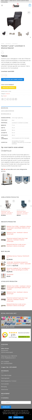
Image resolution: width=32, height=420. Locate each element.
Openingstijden (5, 378)
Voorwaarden (5, 384)
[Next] (28, 21)
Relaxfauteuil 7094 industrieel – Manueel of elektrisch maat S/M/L (7, 212)
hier (4, 169)
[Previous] (3, 21)
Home (2, 43)
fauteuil (5, 95)
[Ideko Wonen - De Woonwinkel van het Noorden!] (16, 5)
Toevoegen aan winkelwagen (12, 79)
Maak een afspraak (9, 87)
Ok (10, 417)
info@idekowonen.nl (10, 358)
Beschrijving (4, 108)
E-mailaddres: (5, 398)
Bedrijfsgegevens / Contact (8, 381)
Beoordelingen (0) (6, 113)
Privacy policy (18, 417)
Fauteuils (8, 43)
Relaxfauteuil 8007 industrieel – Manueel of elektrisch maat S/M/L (22, 212)
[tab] (16, 108)
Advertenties (4, 389)
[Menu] (2, 5)
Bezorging (4, 386)
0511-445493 (13, 367)
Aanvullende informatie (7, 110)
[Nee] (30, 415)
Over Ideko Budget (6, 375)
